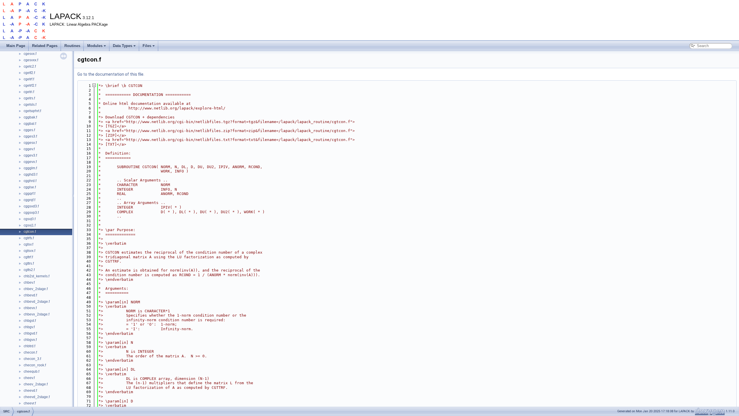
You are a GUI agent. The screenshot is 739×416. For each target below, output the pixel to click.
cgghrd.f (30, 181)
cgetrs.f (29, 98)
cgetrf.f (29, 79)
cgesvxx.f (31, 60)
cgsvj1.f (30, 225)
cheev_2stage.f (36, 384)
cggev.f (29, 149)
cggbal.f (30, 124)
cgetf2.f (29, 73)
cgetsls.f (30, 105)
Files (147, 46)
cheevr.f (30, 403)
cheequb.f (31, 371)
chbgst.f (30, 321)
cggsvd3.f (31, 206)
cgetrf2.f (30, 85)
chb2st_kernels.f (36, 276)
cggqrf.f (29, 194)
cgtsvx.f (29, 251)
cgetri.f (29, 92)
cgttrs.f (29, 263)
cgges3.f (30, 136)
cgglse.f (30, 187)
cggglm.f (30, 168)
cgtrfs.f (29, 238)
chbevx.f (30, 308)
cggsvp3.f (31, 213)
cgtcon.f (30, 232)
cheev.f (29, 378)
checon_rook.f (35, 365)
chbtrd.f (29, 346)
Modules (94, 46)
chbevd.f (30, 295)
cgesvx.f (30, 54)
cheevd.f (30, 391)
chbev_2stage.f (36, 289)
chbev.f (29, 283)
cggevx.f (30, 162)
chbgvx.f (30, 340)
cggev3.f (30, 155)
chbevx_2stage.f (36, 314)
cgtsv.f (28, 244)
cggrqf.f (29, 200)
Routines (72, 46)
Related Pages (44, 46)
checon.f (30, 352)
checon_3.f (32, 359)
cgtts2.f (29, 270)
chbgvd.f (30, 333)
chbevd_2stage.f (37, 302)
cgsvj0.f (30, 219)
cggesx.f (30, 143)
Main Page (15, 46)
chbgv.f (29, 327)
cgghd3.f (30, 174)
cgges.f (29, 130)
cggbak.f (30, 117)
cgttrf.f (28, 257)
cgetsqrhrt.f (32, 111)
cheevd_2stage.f (37, 397)
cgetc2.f (30, 66)
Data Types (122, 46)
